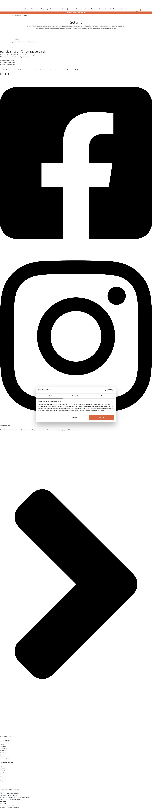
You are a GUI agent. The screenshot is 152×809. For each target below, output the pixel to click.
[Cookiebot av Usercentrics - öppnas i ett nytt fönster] (106, 390)
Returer (2, 754)
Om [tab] (102, 396)
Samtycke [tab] (50, 396)
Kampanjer (65, 9)
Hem (12, 15)
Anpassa (74, 417)
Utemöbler (35, 9)
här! (76, 69)
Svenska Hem (54, 9)
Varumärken (103, 9)
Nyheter (94, 9)
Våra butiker (3, 748)
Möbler (26, 9)
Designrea (3, 781)
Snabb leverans (77, 9)
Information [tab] (76, 396)
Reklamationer (4, 756)
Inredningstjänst (4, 758)
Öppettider (3, 746)
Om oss (2, 744)
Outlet (87, 9)
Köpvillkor (3, 752)
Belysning (44, 9)
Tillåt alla (101, 417)
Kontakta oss (3, 750)
